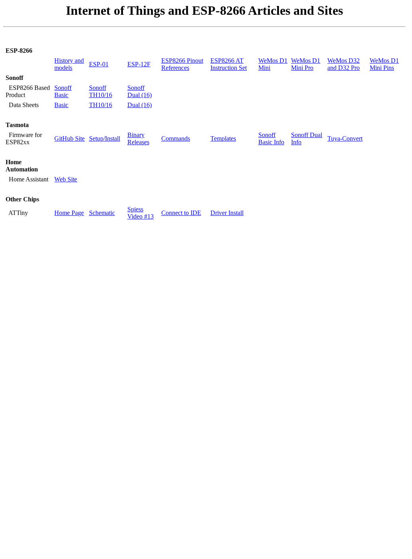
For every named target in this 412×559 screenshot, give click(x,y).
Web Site (65, 179)
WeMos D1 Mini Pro (305, 64)
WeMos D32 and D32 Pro (343, 64)
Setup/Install (104, 138)
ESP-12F (139, 64)
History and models (69, 64)
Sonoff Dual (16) (139, 91)
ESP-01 (99, 64)
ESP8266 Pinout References (182, 64)
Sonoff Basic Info (271, 138)
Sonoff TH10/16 (100, 91)
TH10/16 (100, 104)
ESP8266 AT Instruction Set (228, 64)
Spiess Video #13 (140, 213)
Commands (175, 138)
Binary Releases (138, 138)
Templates (223, 138)
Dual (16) (139, 104)
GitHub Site (69, 138)
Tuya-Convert (344, 138)
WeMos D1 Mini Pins (384, 64)
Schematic (102, 212)
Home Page (69, 212)
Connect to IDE (181, 212)
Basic (61, 104)
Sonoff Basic (62, 91)
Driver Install (227, 212)
